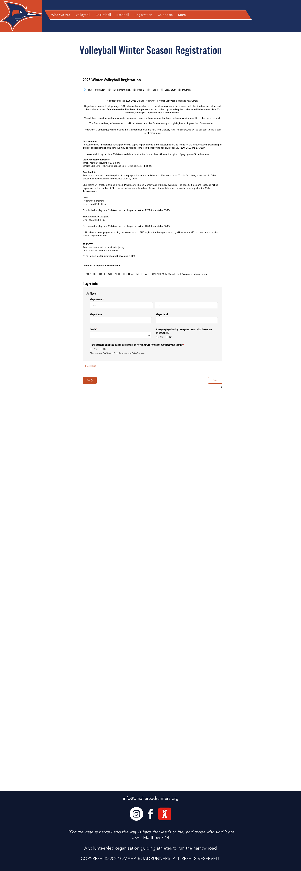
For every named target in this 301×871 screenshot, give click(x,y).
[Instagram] (136, 814)
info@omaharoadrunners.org (150, 798)
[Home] (19, 15)
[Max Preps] (164, 814)
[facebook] (150, 814)
